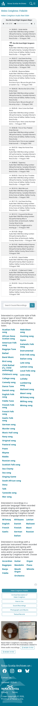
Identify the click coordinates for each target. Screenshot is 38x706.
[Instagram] (12, 671)
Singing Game (9, 476)
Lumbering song (25, 384)
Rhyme (5, 452)
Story (4, 484)
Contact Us (6, 677)
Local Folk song (27, 370)
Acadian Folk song (8, 330)
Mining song (26, 405)
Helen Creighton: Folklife (19, 591)
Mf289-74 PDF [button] (9, 652)
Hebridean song (25, 330)
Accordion (7, 561)
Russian (30, 531)
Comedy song (9, 382)
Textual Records (19, 614)
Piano (29, 565)
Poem (5, 448)
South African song (11, 480)
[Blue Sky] (27, 671)
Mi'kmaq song (27, 397)
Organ (30, 561)
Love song (25, 374)
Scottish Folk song (11, 464)
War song (7, 496)
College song (8, 378)
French (5, 527)
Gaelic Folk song (7, 419)
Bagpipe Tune (9, 349)
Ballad (5, 353)
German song (9, 424)
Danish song (8, 390)
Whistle (30, 569)
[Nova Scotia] (10, 688)
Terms (15, 692)
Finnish (17, 527)
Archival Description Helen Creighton (18, 596)
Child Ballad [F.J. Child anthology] (8, 368)
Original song (9, 440)
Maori (29, 527)
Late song (25, 362)
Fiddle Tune (8, 401)
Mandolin (19, 565)
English (6, 523)
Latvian (29, 519)
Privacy (4, 692)
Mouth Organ (17, 570)
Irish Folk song (27, 354)
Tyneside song (9, 492)
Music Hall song (10, 432)
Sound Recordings (19, 606)
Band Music (8, 357)
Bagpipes (7, 565)
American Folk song (9, 344)
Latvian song (26, 366)
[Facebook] (4, 671)
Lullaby (23, 378)
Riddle (5, 456)
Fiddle (5, 573)
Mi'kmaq (6, 519)
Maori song (25, 393)
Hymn (23, 340)
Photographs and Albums (19, 610)
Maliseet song (27, 389)
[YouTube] (19, 671)
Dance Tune (8, 386)
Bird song (7, 361)
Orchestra (19, 575)
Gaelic (5, 531)
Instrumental (26, 350)
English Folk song (8, 395)
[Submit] (32, 305)
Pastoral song (9, 444)
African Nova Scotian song (8, 337)
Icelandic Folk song (27, 345)
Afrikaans (19, 519)
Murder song (8, 428)
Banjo (5, 569)
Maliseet (30, 523)
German (18, 531)
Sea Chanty (7, 468)
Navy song (7, 436)
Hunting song (27, 336)
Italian (17, 535)
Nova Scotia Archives (16, 3)
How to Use (19, 601)
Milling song (26, 401)
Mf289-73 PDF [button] (28, 648)
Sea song (6, 472)
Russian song (8, 460)
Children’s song (10, 374)
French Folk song (8, 412)
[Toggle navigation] (32, 3)
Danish (17, 523)
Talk (4, 488)
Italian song (26, 358)
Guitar (17, 561)
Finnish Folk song (8, 406)
